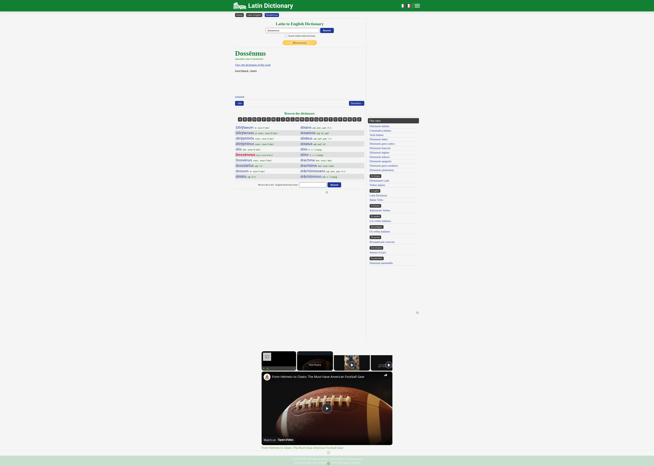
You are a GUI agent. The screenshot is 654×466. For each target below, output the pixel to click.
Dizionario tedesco (380, 157)
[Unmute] (268, 369)
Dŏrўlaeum (253, 127)
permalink (239, 96)
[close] (328, 452)
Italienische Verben (380, 210)
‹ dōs (239, 103)
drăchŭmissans (323, 171)
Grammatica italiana (380, 130)
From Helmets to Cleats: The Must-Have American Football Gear (318, 377)
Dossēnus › (357, 103)
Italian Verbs (376, 199)
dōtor (311, 155)
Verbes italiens (377, 185)
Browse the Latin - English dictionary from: (278, 184)
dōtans (316, 127)
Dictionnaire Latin (379, 180)
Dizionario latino (379, 139)
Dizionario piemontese (382, 170)
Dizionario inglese (379, 152)
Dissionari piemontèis (381, 263)
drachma (316, 160)
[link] (267, 377)
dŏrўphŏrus (255, 144)
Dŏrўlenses (257, 133)
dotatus (313, 144)
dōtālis (246, 176)
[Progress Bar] (279, 366)
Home (239, 15)
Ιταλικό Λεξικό (378, 252)
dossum (250, 171)
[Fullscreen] (294, 369)
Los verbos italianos (380, 221)
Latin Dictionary (378, 195)
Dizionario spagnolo (380, 161)
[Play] (264, 369)
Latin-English (254, 15)
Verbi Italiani (376, 135)
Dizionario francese (380, 148)
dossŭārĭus (249, 165)
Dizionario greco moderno (384, 165)
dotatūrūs (314, 133)
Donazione (300, 42)
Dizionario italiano (380, 126)
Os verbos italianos (380, 231)
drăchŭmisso (319, 176)
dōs (248, 149)
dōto (311, 149)
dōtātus (316, 138)
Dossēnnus (272, 15)
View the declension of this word (252, 64)
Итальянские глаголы (382, 241)
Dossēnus (254, 160)
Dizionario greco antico (382, 143)
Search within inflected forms (301, 36)
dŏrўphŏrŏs (255, 138)
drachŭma (317, 165)
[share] (386, 375)
